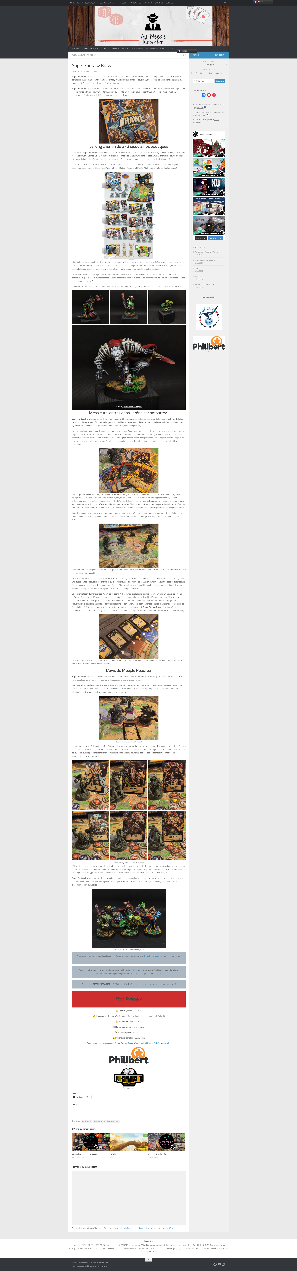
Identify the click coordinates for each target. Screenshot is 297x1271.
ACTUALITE (74, 3)
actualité (87, 1245)
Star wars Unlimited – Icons (205, 284)
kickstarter (127, 1248)
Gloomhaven (159, 1245)
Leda (196, 268)
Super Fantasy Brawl (124, 1043)
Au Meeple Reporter (83, 72)
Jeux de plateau (108, 1249)
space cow (201, 1249)
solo (195, 1248)
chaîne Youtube (200, 115)
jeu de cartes (174, 1245)
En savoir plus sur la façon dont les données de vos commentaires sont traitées (142, 1228)
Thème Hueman (102, 1266)
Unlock (154, 1252)
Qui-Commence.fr (162, 1043)
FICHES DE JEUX (88, 3)
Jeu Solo (193, 1245)
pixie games (179, 1249)
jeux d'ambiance (215, 1245)
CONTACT (170, 3)
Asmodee (100, 1245)
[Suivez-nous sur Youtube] (220, 55)
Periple (113, 1154)
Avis (74, 55)
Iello (166, 1245)
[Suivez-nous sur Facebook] (216, 55)
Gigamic (152, 1245)
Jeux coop (205, 1245)
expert (138, 1245)
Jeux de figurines (86, 1121)
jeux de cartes (86, 1248)
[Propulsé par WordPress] (88, 1266)
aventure (110, 1245)
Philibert (147, 1043)
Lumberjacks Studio (162, 1249)
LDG (135, 1248)
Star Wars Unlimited (107, 3)
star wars (221, 1248)
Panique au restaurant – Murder (206, 252)
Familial (81, 55)
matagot (172, 1248)
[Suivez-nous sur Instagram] (223, 55)
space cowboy (210, 1248)
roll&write (187, 1249)
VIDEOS (123, 3)
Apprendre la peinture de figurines (132, 407)
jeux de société (118, 1249)
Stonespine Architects (157, 1154)
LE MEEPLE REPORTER (153, 3)
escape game (132, 1245)
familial (145, 1245)
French (184, 51)
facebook (200, 108)
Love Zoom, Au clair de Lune (205, 260)
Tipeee (216, 120)
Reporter (198, 276)
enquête (123, 1245)
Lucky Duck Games (146, 1248)
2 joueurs (76, 1245)
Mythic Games (98, 1121)
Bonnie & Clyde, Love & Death (84, 1154)
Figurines (91, 55)
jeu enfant (183, 1245)
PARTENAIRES (135, 3)
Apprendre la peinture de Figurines (132, 949)
